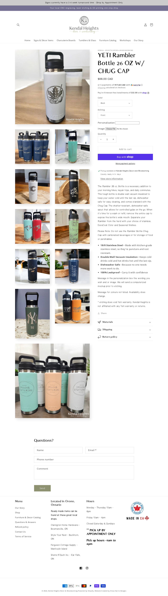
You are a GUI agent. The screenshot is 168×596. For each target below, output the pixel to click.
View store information (112, 178)
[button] (18, 25)
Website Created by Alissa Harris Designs (110, 591)
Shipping (101, 87)
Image (101, 128)
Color (100, 97)
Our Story (20, 507)
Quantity (102, 134)
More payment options (125, 163)
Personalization (106, 122)
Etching (101, 110)
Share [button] (103, 313)
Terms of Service (23, 536)
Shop (17, 512)
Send (42, 488)
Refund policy (21, 527)
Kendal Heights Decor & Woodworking (63, 591)
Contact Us (20, 531)
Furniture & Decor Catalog (28, 517)
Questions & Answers (25, 522)
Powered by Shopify (86, 591)
